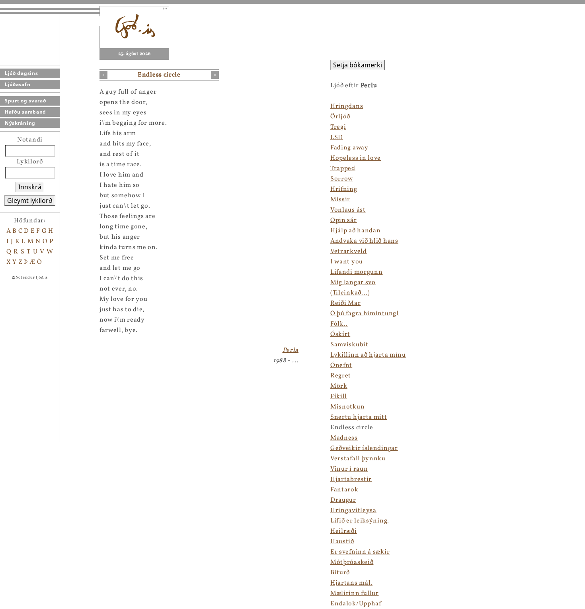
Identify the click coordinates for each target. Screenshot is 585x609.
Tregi (338, 127)
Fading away (349, 147)
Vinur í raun (349, 469)
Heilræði (343, 531)
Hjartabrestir (351, 479)
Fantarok (344, 489)
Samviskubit (349, 344)
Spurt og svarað (25, 100)
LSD (336, 137)
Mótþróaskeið (351, 562)
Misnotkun (347, 407)
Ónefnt (341, 365)
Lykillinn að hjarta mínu (368, 355)
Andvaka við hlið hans (364, 241)
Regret (340, 375)
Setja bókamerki (357, 65)
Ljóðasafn (17, 84)
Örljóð (340, 116)
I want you (346, 261)
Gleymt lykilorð (30, 200)
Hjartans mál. (351, 583)
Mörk (338, 386)
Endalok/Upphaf (355, 603)
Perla (291, 350)
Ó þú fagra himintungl (364, 313)
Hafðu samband (25, 111)
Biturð (340, 572)
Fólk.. (339, 324)
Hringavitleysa (353, 510)
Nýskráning (20, 123)
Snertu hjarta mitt (358, 417)
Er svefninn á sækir (360, 552)
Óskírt (340, 334)
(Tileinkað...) (350, 293)
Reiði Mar (345, 303)
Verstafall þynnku (358, 458)
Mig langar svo (353, 282)
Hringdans (346, 106)
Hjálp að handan (355, 230)
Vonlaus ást (348, 210)
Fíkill (338, 396)
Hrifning (343, 189)
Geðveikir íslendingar (364, 448)
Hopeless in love (355, 158)
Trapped (342, 168)
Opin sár (343, 220)
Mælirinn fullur (354, 593)
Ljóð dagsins (21, 73)
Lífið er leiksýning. (359, 521)
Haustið (342, 541)
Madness (344, 438)
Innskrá (29, 187)
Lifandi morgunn (356, 272)
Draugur (343, 500)
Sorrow (341, 179)
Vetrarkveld (348, 251)
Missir (340, 199)
